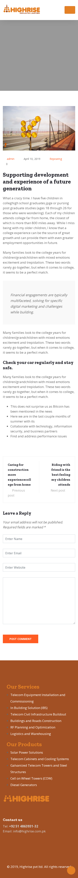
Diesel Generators (23, 785)
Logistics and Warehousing (30, 734)
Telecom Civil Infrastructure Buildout (38, 714)
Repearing (56, 159)
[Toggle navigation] (70, 10)
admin (10, 159)
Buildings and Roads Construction (35, 721)
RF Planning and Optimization (32, 727)
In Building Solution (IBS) (29, 708)
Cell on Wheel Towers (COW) (31, 778)
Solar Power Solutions (26, 752)
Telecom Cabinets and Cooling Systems (39, 759)
